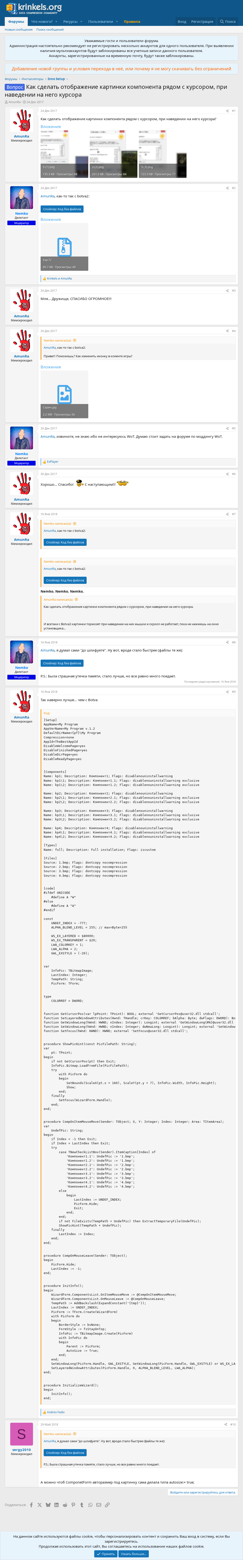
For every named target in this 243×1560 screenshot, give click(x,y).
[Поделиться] (227, 111)
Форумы (16, 21)
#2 (234, 188)
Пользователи (100, 21)
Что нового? (42, 21)
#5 (234, 428)
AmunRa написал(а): (58, 599)
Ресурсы (70, 21)
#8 (234, 642)
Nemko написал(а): (57, 340)
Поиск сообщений (50, 29)
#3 (234, 291)
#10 (233, 1424)
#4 (234, 331)
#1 (234, 111)
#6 (234, 474)
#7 (234, 514)
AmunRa (15, 102)
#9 (234, 692)
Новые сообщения (19, 29)
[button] (56, 21)
